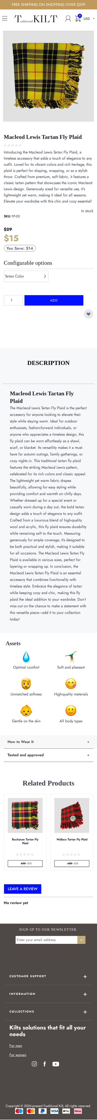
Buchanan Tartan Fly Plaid (25, 841)
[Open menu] (4, 19)
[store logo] (36, 18)
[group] (13, 145)
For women (17, 1055)
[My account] (68, 18)
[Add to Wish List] (88, 314)
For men (15, 1045)
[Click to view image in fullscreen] (48, 76)
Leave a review (22, 889)
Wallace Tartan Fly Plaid (72, 839)
